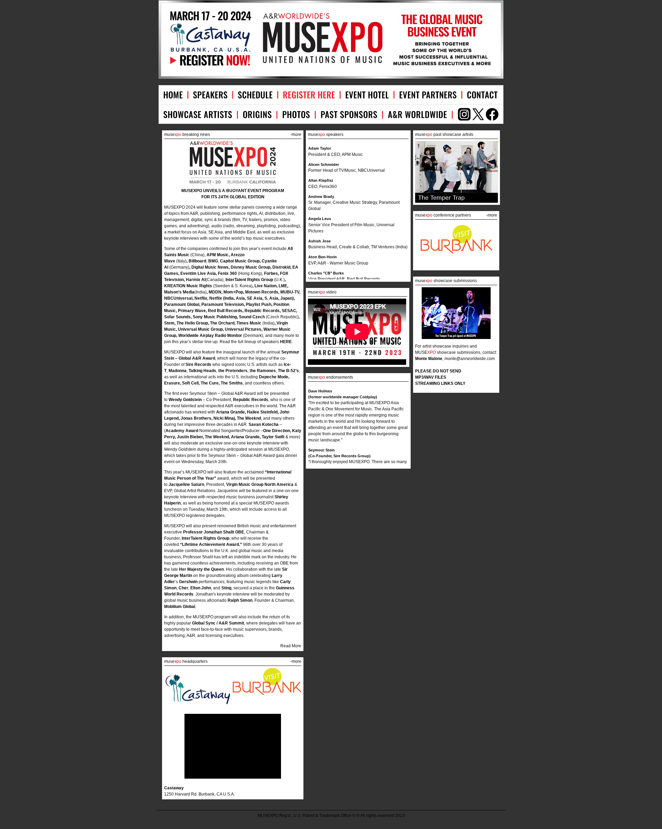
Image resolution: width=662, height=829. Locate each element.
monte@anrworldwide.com (469, 358)
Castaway (174, 788)
